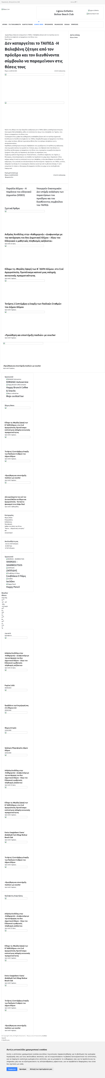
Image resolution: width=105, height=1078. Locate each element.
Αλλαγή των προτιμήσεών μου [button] (41, 1069)
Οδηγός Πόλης (27, 24)
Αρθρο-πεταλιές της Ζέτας (13, 526)
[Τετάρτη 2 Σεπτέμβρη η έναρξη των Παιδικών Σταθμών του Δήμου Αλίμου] (25, 281)
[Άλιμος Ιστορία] (16, 713)
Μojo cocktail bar (15, 396)
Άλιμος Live (8, 71)
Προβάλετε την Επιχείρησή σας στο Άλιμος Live (17, 706)
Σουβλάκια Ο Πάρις (16, 576)
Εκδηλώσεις (59, 24)
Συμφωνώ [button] (12, 1069)
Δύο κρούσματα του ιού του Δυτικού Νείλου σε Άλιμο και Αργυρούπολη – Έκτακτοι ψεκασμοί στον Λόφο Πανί (15, 501)
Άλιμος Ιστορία (10, 728)
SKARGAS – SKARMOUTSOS (14, 563)
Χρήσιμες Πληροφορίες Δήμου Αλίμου (16, 749)
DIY (6, 531)
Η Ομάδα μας (6, 1040)
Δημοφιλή (8, 633)
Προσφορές (49, 24)
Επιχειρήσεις (9, 520)
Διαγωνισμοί (9, 533)
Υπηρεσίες (74, 24)
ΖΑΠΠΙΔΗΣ (11, 570)
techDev (10, 581)
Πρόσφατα (8, 635)
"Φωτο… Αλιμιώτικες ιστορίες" (14, 528)
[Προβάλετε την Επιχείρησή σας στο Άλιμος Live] (16, 691)
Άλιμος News (38, 24)
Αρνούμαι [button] (22, 1069)
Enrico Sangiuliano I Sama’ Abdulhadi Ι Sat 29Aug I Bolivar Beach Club (16, 835)
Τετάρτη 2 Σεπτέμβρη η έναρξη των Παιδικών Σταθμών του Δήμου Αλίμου (33, 305)
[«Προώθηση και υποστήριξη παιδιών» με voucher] (25, 313)
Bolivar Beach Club (64, 14)
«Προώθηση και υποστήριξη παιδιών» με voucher (30, 335)
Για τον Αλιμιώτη (15, 24)
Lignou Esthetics (64, 11)
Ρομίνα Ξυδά (9, 685)
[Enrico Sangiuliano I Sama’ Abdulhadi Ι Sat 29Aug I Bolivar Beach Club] (16, 818)
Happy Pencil (13, 587)
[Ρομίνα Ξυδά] (16, 671)
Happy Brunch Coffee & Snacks (17, 389)
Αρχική (4, 24)
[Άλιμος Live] (5, 9)
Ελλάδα (67, 24)
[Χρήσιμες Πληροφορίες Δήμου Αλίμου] (16, 733)
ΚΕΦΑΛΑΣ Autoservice (17, 382)
